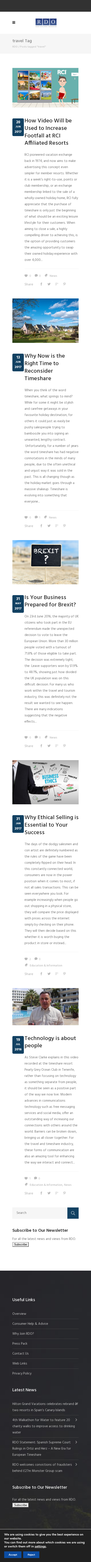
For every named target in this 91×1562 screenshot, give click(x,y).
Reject (31, 1554)
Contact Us (20, 1353)
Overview (19, 1314)
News (53, 276)
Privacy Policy (21, 1373)
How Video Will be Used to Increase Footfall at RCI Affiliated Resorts (48, 132)
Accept (13, 1554)
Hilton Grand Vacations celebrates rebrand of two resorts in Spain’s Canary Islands (45, 1407)
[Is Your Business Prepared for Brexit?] (45, 562)
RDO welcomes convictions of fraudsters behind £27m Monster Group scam (42, 1468)
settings (40, 1547)
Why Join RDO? (23, 1333)
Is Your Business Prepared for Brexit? (50, 601)
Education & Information (46, 965)
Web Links (19, 1363)
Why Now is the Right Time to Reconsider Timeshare (45, 367)
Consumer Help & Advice (30, 1324)
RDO (15, 47)
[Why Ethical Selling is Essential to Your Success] (45, 782)
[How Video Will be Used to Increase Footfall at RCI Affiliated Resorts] (45, 87)
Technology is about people (50, 1042)
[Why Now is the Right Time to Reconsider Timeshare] (45, 320)
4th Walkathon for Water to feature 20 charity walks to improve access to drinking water (43, 1426)
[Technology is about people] (45, 1006)
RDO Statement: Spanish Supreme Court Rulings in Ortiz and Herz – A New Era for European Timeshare (41, 1449)
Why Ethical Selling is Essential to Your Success (52, 825)
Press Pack (19, 1343)
